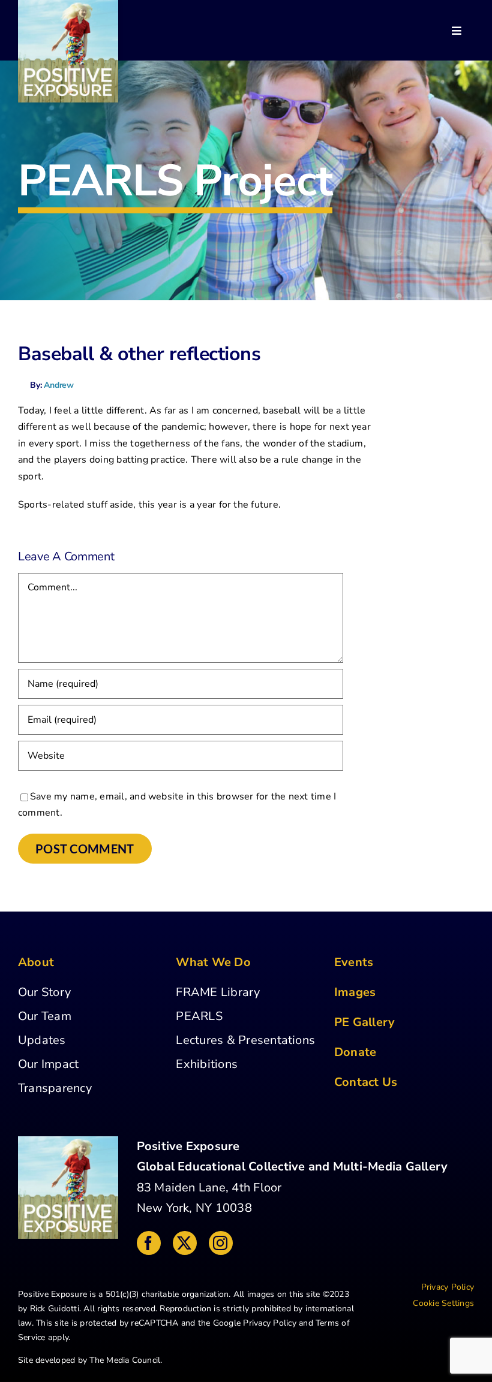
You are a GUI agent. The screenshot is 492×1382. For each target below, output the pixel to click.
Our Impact (48, 1064)
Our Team (44, 1016)
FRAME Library (218, 992)
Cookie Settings (443, 1303)
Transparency (55, 1088)
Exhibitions (207, 1064)
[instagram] (221, 1243)
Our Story (44, 992)
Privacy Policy (269, 1323)
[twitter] (185, 1243)
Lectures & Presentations (245, 1040)
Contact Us (365, 1082)
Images (355, 992)
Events (353, 962)
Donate (355, 1052)
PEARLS (199, 1016)
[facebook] (149, 1243)
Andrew (59, 385)
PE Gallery (364, 1022)
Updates (42, 1040)
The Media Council (124, 1360)
